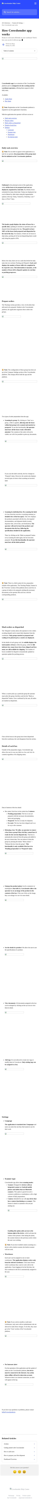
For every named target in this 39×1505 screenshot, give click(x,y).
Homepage (11, 1495)
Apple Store (8, 99)
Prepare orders (9, 120)
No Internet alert (13, 137)
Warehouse (11, 134)
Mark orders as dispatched (12, 123)
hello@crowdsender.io (8, 1412)
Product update (27, 1495)
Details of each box (10, 125)
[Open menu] (35, 3)
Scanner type (12, 132)
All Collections (6, 23)
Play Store (8, 101)
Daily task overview (11, 118)
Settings (7, 127)
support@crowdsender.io (25, 1498)
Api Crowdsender (11, 1498)
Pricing (18, 1495)
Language (11, 130)
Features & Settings (17, 23)
